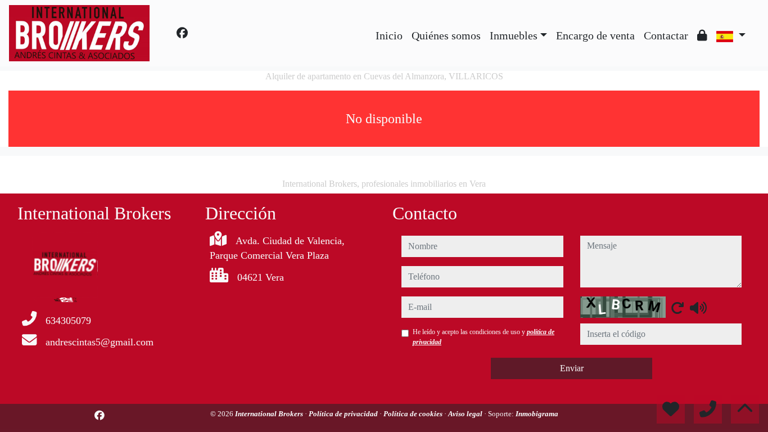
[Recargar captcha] (677, 307)
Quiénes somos (446, 35)
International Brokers (270, 414)
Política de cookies (413, 414)
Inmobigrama (537, 414)
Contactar (666, 35)
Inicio (389, 35)
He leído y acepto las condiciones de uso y (483, 337)
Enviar (572, 368)
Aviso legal (466, 414)
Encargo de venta (595, 35)
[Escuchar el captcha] (698, 307)
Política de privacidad (344, 414)
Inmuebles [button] (513, 35)
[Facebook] (182, 33)
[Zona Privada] (702, 35)
